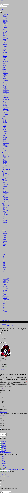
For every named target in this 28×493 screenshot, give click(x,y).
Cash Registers (5, 165)
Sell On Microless (4, 467)
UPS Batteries (4, 37)
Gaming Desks (5, 105)
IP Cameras (4, 141)
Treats (4, 190)
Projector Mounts (5, 88)
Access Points (4, 139)
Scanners (4, 127)
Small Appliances (5, 301)
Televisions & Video (5, 279)
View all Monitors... (5, 55)
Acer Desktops (5, 45)
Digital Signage (5, 241)
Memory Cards (5, 29)
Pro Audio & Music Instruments (7, 293)
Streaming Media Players (6, 89)
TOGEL (3, 13)
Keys (3, 155)
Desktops (4, 42)
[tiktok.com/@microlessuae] (4, 474)
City (0, 492)
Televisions (4, 86)
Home (2, 103)
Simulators (4, 284)
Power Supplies (5, 20)
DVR (3, 100)
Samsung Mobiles (5, 72)
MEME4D (3, 323)
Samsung (4, 135)
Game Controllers (5, 40)
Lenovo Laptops (5, 59)
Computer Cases (5, 206)
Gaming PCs (4, 215)
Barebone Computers (5, 21)
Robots (4, 175)
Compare (2, 343)
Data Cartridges (5, 27)
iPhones (4, 70)
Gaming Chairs (5, 104)
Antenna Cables (5, 145)
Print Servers (4, 148)
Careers (3, 460)
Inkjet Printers (4, 126)
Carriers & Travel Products (6, 192)
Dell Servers (4, 150)
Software (3, 167)
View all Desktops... (5, 49)
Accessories (4, 65)
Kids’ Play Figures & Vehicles (6, 174)
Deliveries (3, 458)
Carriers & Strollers (5, 197)
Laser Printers (4, 125)
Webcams (4, 34)
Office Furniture (5, 239)
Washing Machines (5, 115)
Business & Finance (5, 168)
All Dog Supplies (5, 193)
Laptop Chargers (5, 222)
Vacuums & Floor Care (6, 110)
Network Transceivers (5, 142)
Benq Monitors (5, 52)
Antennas (4, 144)
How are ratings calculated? (3, 412)
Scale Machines (5, 164)
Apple (4, 263)
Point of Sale (3, 159)
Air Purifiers (4, 304)
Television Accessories (5, 283)
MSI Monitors (4, 54)
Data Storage (4, 22)
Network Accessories (5, 146)
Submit (3, 437)
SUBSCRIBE (8, 470)
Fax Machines (4, 128)
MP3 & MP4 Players (5, 94)
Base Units (4, 160)
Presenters (4, 41)
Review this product (2, 415)
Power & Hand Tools (5, 109)
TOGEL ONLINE (4, 230)
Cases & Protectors (5, 79)
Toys (2, 171)
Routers (4, 242)
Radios (4, 95)
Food (3, 189)
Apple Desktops (5, 44)
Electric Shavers (5, 185)
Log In (2, 9)
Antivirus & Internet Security (6, 169)
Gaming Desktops (5, 47)
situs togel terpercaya (24, 381)
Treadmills (4, 178)
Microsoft (4, 259)
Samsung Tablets (5, 76)
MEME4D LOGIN (4, 324)
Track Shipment (3, 457)
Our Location (1, 2)
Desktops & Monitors (5, 214)
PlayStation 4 (4, 285)
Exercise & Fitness (5, 177)
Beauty (4, 182)
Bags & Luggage (5, 180)
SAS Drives (4, 26)
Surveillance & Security (6, 99)
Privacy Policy (2, 476)
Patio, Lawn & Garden (5, 114)
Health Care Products (5, 186)
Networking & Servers (4, 136)
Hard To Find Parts (4, 463)
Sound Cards (4, 19)
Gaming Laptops (5, 62)
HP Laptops (4, 57)
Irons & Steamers (5, 111)
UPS (3, 33)
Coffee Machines (5, 112)
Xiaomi (4, 256)
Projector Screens (5, 87)
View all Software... (5, 170)
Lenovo (4, 261)
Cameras (4, 289)
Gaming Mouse (5, 123)
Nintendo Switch (5, 286)
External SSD (4, 23)
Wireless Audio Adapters (6, 97)
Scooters (4, 176)
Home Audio (4, 295)
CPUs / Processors (5, 15)
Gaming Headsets (5, 122)
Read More (1, 388)
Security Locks (5, 68)
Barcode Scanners (5, 162)
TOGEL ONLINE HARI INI (5, 296)
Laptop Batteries (5, 66)
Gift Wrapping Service (4, 464)
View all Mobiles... (5, 73)
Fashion (3, 179)
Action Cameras (5, 91)
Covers (4, 269)
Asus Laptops (4, 58)
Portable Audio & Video (6, 92)
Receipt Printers (5, 161)
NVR (3, 101)
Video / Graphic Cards (5, 14)
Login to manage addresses (3, 489)
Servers (4, 149)
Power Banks (4, 268)
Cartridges (4, 133)
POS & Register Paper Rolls (6, 163)
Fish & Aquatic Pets (5, 199)
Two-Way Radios (5, 93)
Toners (4, 132)
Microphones (4, 36)
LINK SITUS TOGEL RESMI (5, 320)
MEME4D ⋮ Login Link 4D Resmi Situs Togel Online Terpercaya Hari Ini (10, 325)
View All (4, 209)
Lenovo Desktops (5, 46)
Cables (4, 30)
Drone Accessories (5, 172)
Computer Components (6, 205)
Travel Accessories (5, 181)
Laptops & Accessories (4, 56)
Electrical (4, 108)
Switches (4, 140)
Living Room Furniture (6, 106)
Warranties (3, 459)
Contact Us (3, 456)
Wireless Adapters (5, 138)
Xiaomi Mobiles (5, 71)
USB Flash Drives (5, 25)
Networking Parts (5, 137)
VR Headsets (4, 124)
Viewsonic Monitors (5, 53)
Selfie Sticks (4, 82)
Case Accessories (5, 16)
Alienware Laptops (5, 61)
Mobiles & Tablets (4, 69)
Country (1, 491)
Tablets (4, 258)
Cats (3, 194)
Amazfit (4, 265)
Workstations (4, 48)
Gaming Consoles (5, 119)
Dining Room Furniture (6, 107)
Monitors (4, 50)
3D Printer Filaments (5, 131)
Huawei (4, 255)
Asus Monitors (5, 51)
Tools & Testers (5, 32)
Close (1, 479)
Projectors (4, 281)
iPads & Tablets (5, 75)
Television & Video (5, 85)
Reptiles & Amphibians (6, 201)
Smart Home (4, 294)
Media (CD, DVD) (5, 28)
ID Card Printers (5, 129)
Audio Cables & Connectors (6, 156)
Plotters (4, 234)
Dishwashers (4, 117)
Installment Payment (4, 461)
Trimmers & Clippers (5, 184)
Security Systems (5, 102)
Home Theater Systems (6, 98)
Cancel (1, 437)
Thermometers (5, 187)
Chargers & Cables (5, 80)
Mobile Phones (5, 253)
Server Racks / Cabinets (6, 143)
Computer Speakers (5, 35)
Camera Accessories (5, 291)
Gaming (3, 118)
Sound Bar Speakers (5, 96)
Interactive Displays (5, 240)
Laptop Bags (4, 67)
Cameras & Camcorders (6, 90)
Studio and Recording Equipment (7, 153)
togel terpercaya (7, 334)
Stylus (4, 83)
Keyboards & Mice (5, 38)
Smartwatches (4, 74)
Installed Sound (5, 157)
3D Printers (4, 235)
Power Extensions (5, 31)
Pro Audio (3, 152)
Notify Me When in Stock (3, 369)
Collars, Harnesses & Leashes (6, 191)
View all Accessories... (5, 84)
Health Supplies (5, 198)
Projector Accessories (5, 282)
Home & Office (5, 63)
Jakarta (2, 0)
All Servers (4, 151)
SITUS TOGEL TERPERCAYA (5, 278)
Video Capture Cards (5, 17)
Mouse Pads (4, 39)
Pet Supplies (3, 188)
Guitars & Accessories (5, 154)
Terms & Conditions (4, 465)
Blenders (4, 303)
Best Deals (3, 203)
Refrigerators (4, 116)
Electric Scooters (5, 173)
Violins (4, 158)
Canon (4, 134)
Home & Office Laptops (6, 219)
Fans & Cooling (5, 18)
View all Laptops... (5, 64)
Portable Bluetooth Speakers (6, 81)
